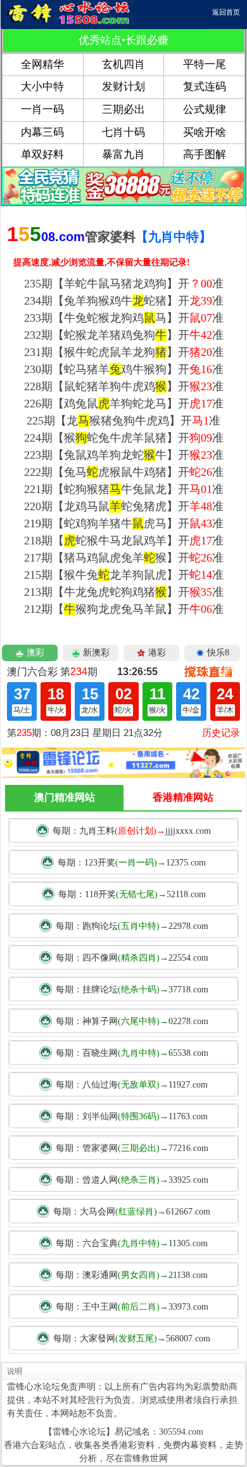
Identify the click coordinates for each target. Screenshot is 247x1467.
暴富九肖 (123, 154)
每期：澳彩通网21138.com (132, 1275)
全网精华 (42, 64)
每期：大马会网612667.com (131, 1211)
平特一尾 (204, 64)
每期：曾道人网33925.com (132, 1180)
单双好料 (42, 154)
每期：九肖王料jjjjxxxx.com (132, 831)
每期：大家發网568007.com (131, 1338)
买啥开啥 (204, 132)
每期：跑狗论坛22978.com (132, 926)
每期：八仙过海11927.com (132, 1084)
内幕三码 (42, 132)
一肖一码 (42, 109)
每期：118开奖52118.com (132, 894)
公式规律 (204, 109)
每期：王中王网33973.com (132, 1307)
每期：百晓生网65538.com (132, 1053)
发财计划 (123, 87)
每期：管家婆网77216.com (132, 1148)
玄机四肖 (123, 64)
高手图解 (204, 154)
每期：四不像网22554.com (132, 958)
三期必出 (123, 109)
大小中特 (42, 87)
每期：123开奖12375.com (132, 862)
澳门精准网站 (64, 797)
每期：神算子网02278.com (132, 1021)
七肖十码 (123, 132)
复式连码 (204, 87)
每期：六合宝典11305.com (132, 1243)
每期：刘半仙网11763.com (132, 1116)
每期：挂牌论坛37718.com (132, 989)
